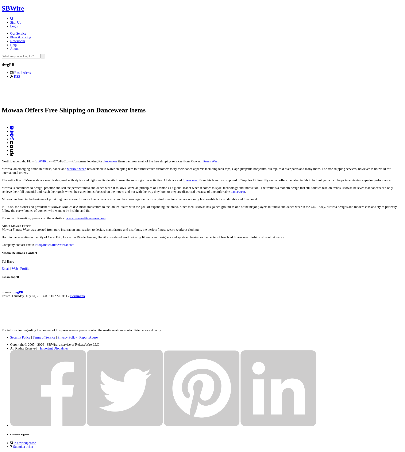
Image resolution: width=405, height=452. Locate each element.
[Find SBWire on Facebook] (48, 425)
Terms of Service (44, 337)
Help (13, 45)
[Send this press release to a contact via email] (12, 127)
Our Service (18, 33)
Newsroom (17, 41)
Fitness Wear (209, 161)
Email (5, 268)
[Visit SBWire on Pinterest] (202, 425)
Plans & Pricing (20, 37)
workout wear (76, 169)
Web (15, 268)
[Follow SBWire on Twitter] (125, 425)
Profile (24, 268)
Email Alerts (22, 72)
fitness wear (190, 180)
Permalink (77, 296)
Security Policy (20, 337)
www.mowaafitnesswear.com (85, 218)
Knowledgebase (25, 443)
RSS (17, 76)
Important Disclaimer (54, 348)
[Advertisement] (202, 91)
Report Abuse (88, 337)
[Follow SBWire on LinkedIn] (278, 425)
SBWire (13, 8)
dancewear (110, 161)
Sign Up (15, 22)
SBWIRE (42, 161)
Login (14, 26)
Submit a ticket (23, 446)
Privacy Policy (67, 337)
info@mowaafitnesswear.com (54, 245)
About (14, 48)
